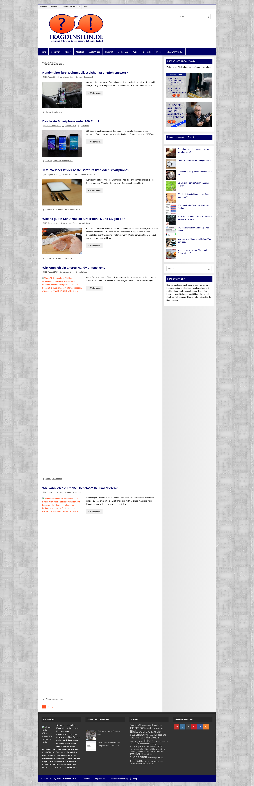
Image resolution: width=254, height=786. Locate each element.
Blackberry (137, 728)
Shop (85, 6)
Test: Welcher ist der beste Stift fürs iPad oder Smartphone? (85, 170)
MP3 (141, 749)
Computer (55, 52)
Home (43, 52)
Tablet (78, 209)
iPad (55, 209)
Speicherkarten (151, 761)
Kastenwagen (162, 742)
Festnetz (152, 735)
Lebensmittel (154, 746)
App (139, 725)
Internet (68, 52)
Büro (147, 728)
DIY (153, 728)
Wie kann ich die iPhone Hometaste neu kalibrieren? (80, 488)
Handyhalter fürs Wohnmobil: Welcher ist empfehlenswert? (85, 72)
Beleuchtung (156, 725)
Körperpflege (152, 744)
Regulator (160, 751)
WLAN (145, 763)
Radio (153, 751)
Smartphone (57, 112)
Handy (48, 112)
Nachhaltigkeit (136, 751)
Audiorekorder (146, 725)
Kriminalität (143, 744)
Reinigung (136, 753)
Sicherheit (56, 258)
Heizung (134, 741)
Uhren (132, 764)
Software (137, 761)
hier (60, 761)
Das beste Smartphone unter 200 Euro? (70, 121)
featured (143, 734)
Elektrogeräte (140, 731)
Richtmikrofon (148, 754)
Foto (132, 738)
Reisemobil (146, 52)
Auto (135, 52)
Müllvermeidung (157, 749)
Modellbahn (123, 52)
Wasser (139, 764)
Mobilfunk (80, 52)
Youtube (151, 764)
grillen (136, 738)
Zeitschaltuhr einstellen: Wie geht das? (194, 160)
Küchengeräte (137, 746)
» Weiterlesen (94, 93)
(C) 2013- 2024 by (59, 779)
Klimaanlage (134, 744)
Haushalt (109, 52)
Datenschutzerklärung (71, 6)
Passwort (146, 751)
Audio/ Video (94, 52)
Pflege (159, 52)
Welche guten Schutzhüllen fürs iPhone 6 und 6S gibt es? (83, 219)
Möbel (146, 749)
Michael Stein (68, 77)
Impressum (55, 6)
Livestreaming (134, 749)
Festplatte (161, 735)
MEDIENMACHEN (175, 52)
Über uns (43, 6)
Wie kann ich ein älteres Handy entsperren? (73, 267)
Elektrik (160, 728)
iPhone (61, 209)
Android (48, 161)
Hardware (57, 161)
